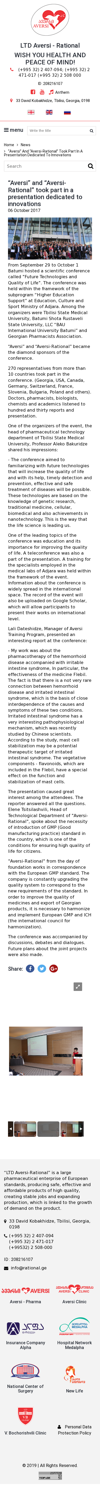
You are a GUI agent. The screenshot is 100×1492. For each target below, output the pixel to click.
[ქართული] (31, 112)
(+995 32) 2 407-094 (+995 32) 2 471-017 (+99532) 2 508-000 (31, 1241)
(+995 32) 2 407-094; (40, 69)
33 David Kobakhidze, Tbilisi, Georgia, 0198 (53, 100)
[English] (49, 112)
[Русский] (67, 112)
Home (9, 145)
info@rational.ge (29, 1267)
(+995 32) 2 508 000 (59, 75)
